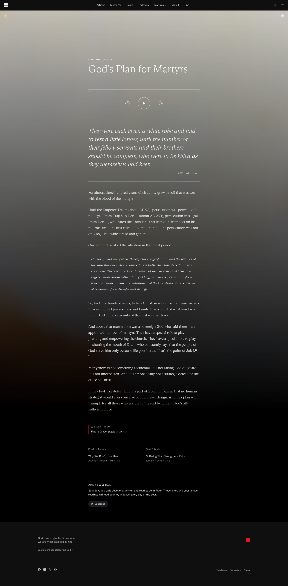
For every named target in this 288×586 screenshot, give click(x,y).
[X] (50, 570)
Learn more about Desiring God (54, 550)
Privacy (247, 570)
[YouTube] (55, 570)
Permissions (235, 570)
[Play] (144, 103)
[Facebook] (39, 570)
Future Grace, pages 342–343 (109, 431)
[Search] (275, 5)
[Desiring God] (6, 5)
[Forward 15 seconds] (160, 103)
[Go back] (6, 16)
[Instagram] (44, 570)
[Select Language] (282, 16)
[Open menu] (282, 5)
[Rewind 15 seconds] (127, 103)
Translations (221, 570)
